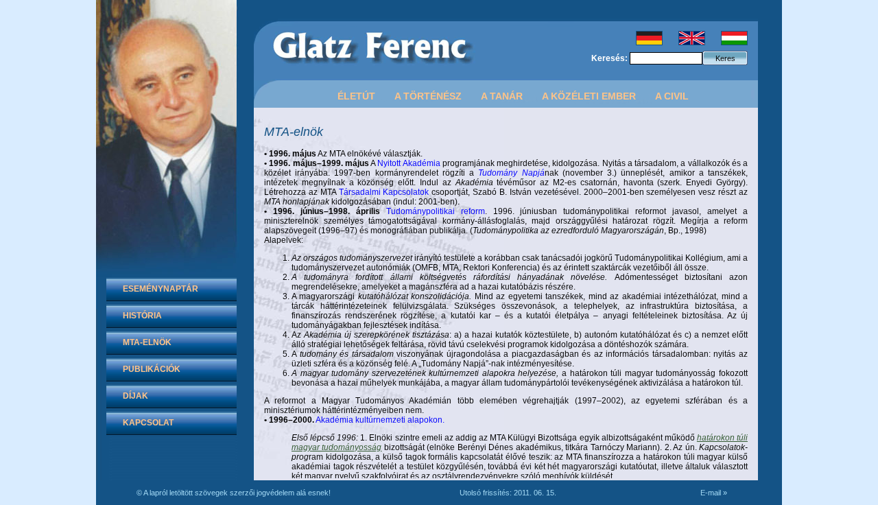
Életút (356, 96)
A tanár (502, 96)
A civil (672, 96)
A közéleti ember (589, 96)
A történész (428, 96)
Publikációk (151, 369)
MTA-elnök (147, 342)
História (142, 315)
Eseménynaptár (160, 289)
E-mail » (713, 493)
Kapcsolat (148, 422)
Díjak (135, 396)
